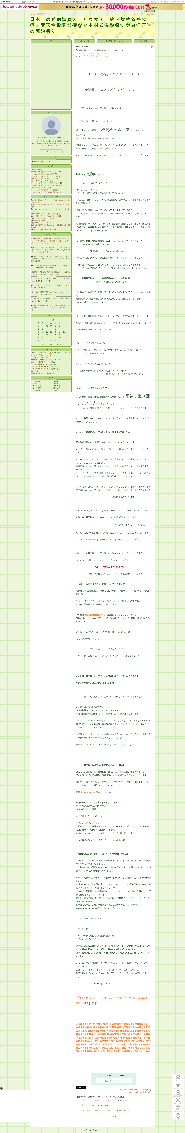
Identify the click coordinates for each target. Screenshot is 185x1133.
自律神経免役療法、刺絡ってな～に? (43, 178)
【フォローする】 (138, 14)
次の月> (59, 344)
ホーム (32, 14)
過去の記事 (178, 1096)
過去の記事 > (144, 41)
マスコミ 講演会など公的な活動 (42, 174)
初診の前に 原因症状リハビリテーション (45, 176)
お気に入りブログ (51, 349)
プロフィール (46, 14)
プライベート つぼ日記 (39, 188)
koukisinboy (37, 247)
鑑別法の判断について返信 (44, 259)
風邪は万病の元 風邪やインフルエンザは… (97, 1110)
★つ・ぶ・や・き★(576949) (91, 53)
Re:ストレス (39, 307)
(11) (121, 50)
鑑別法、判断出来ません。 (53, 265)
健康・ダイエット (31, 2)
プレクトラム (37, 265)
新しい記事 (178, 1104)
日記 (38, 14)
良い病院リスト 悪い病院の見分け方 (45, 192)
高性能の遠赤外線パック (95, 615)
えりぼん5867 (38, 292)
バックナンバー (51, 378)
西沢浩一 (36, 272)
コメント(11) (134, 1092)
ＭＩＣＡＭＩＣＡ (39, 299)
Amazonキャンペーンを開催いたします (46, 214)
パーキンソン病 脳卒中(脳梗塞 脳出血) (45, 183)
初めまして (51, 285)
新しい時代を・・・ (56, 279)
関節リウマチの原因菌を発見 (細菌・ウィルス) (49, 229)
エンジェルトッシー (40, 279)
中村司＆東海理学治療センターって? (44, 172)
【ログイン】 (150, 14)
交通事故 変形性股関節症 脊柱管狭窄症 (45, 185)
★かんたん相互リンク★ (42, 161)
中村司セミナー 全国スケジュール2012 (47, 216)
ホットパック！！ (53, 299)
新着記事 (178, 1111)
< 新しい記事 (84, 41)
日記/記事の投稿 (51, 197)
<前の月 (43, 344)
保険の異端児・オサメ (40, 239)
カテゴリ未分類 (36, 169)
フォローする (177, 1088)
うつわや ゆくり (39, 285)
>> (154, 2)
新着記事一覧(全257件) (114, 41)
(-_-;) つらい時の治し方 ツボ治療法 (44, 190)
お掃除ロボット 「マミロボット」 (45, 223)
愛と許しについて (39, 220)
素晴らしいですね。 (52, 292)
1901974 (149, 11)
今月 (51, 344)
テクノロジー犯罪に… (40, 352)
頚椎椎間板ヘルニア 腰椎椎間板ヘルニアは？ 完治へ (99, 50)
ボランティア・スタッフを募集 (43, 218)
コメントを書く (145, 1092)
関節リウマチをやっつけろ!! (40, 181)
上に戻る (178, 1119)
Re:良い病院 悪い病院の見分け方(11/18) (55, 272)
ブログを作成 (171, 2)
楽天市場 (181, 2)
